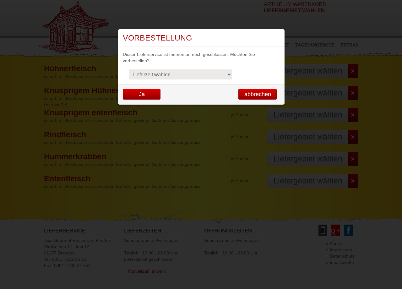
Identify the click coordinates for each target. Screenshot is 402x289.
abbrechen (257, 94)
